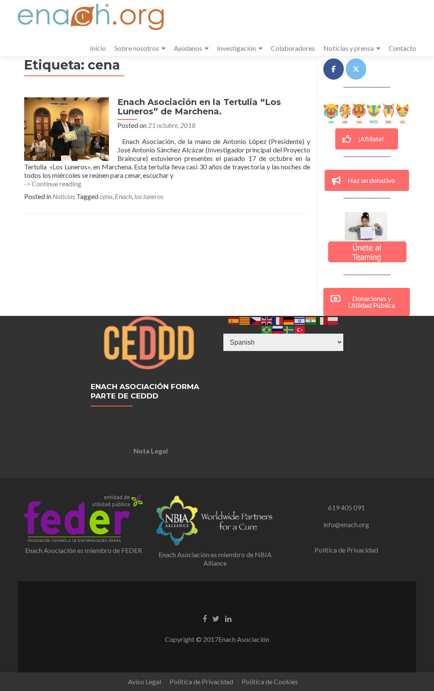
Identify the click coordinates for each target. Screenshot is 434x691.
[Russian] (278, 329)
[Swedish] (289, 329)
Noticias (64, 196)
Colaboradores (293, 48)
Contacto (402, 48)
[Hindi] (311, 320)
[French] (278, 320)
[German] (289, 320)
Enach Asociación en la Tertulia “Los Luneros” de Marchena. (199, 106)
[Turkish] (300, 329)
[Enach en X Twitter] (356, 69)
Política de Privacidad (346, 550)
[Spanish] (233, 320)
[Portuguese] (267, 329)
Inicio (98, 48)
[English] (267, 320)
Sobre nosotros (136, 48)
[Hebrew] (300, 320)
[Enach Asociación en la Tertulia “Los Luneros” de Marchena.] (66, 128)
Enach (123, 196)
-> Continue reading (52, 184)
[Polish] (333, 320)
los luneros (148, 196)
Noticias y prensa (348, 48)
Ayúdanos (188, 48)
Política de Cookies (270, 681)
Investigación (236, 48)
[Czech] (256, 320)
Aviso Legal (144, 681)
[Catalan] (244, 320)
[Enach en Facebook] (333, 69)
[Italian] (322, 320)
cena (106, 196)
